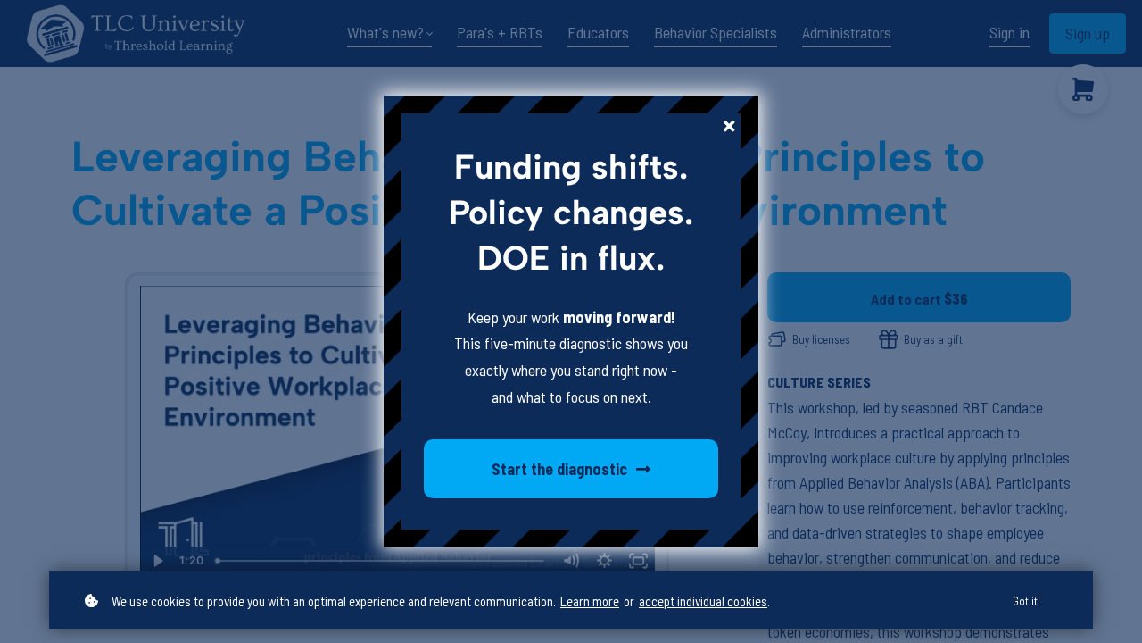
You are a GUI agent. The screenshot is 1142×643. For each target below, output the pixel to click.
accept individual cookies (703, 601)
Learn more (589, 601)
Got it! (1026, 601)
